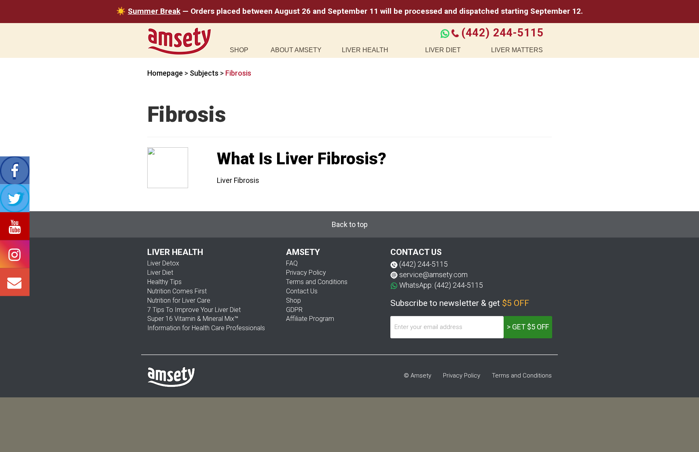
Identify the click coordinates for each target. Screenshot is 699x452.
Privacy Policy (306, 272)
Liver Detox (163, 263)
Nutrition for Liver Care (178, 300)
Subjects (204, 73)
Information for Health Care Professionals (206, 328)
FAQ (292, 263)
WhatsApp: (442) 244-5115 (441, 285)
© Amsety (417, 375)
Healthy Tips (164, 282)
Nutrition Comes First (177, 291)
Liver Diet (160, 272)
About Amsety (296, 50)
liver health (365, 50)
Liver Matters (517, 50)
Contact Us (302, 291)
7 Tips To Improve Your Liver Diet (194, 310)
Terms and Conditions (316, 282)
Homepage (165, 73)
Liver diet (443, 50)
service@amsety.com (433, 274)
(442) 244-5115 (502, 32)
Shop (293, 300)
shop (239, 50)
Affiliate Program (310, 319)
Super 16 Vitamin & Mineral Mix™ (192, 319)
